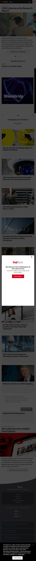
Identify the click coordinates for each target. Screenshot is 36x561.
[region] (18, 551)
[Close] (33, 545)
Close (31, 257)
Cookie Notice (21, 554)
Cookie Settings (17, 558)
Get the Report (18, 276)
